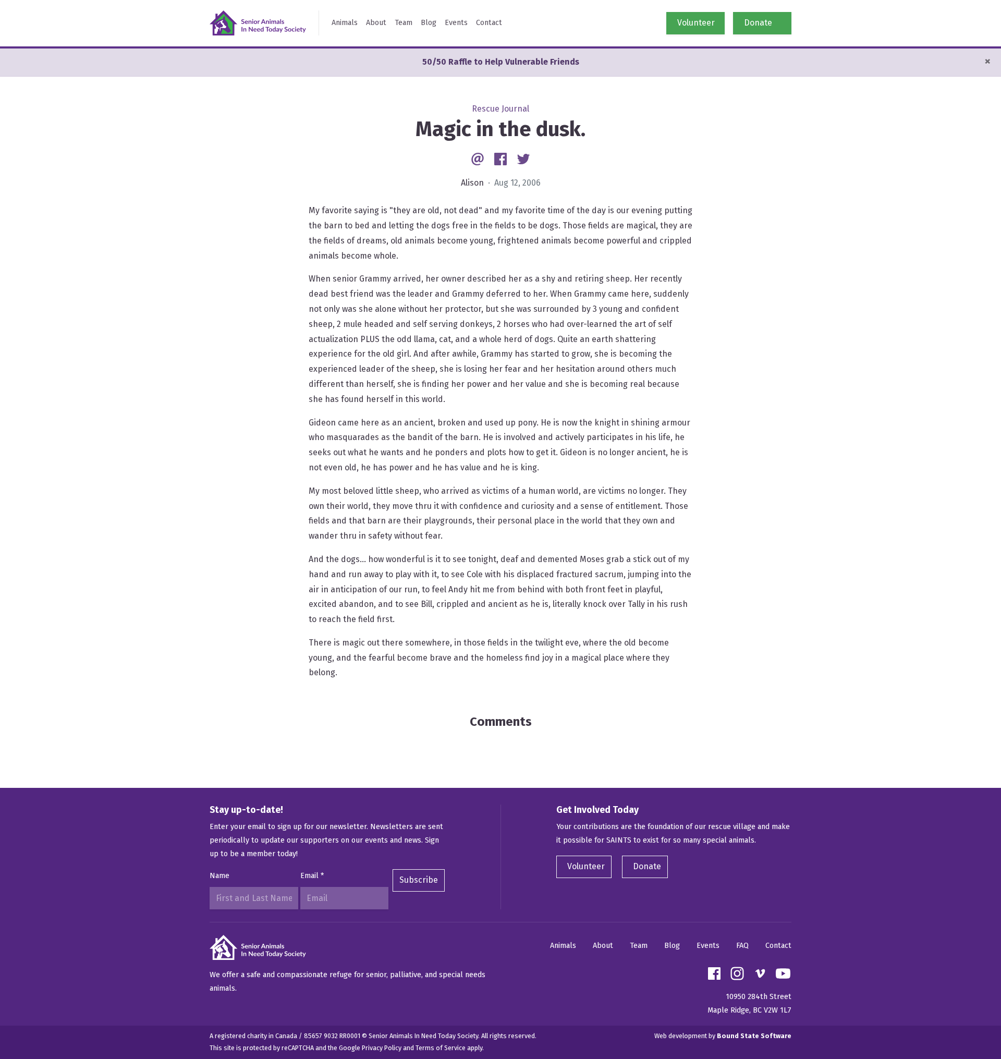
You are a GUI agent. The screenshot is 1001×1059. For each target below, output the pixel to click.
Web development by (722, 1036)
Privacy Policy (381, 1048)
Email (312, 875)
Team (403, 22)
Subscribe (418, 880)
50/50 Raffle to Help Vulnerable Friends (500, 62)
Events (456, 22)
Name (219, 875)
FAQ (742, 945)
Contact (489, 22)
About (376, 22)
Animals (345, 22)
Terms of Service (441, 1048)
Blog (428, 22)
